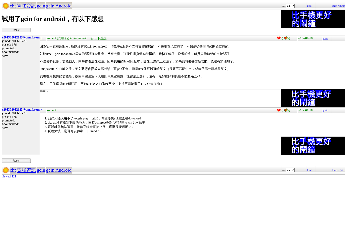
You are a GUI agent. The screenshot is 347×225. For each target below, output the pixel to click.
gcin (41, 5)
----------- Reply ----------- (16, 29)
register (341, 5)
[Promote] (279, 38)
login (334, 5)
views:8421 (9, 176)
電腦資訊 (26, 5)
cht (13, 5)
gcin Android (58, 5)
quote (325, 38)
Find (309, 5)
